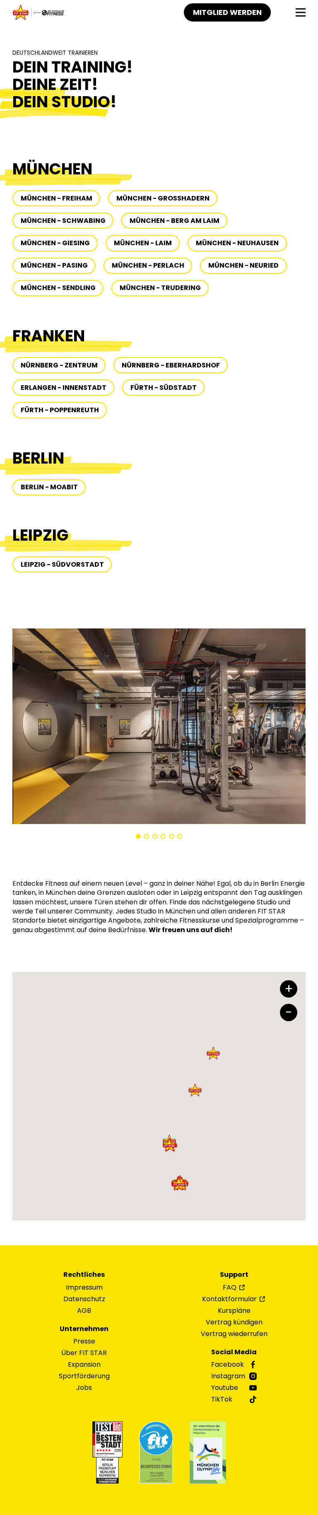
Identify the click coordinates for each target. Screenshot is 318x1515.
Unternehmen (84, 1329)
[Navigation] (301, 12)
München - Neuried (243, 265)
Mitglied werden (227, 12)
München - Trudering (160, 287)
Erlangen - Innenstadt (63, 387)
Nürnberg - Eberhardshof (171, 365)
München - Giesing (55, 243)
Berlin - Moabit (49, 487)
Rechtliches (84, 1274)
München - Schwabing (63, 220)
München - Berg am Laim (174, 220)
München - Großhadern (163, 198)
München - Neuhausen (237, 243)
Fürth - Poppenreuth (60, 410)
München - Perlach (148, 265)
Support (234, 1274)
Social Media (234, 1352)
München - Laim (143, 243)
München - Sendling (58, 287)
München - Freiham (56, 198)
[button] (138, 836)
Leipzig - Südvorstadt (62, 564)
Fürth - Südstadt (163, 387)
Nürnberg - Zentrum (59, 365)
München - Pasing (54, 265)
